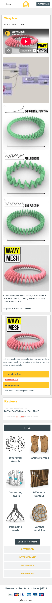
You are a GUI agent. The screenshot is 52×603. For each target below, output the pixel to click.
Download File (11, 380)
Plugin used (13, 385)
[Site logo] (26, 4)
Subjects (14, 24)
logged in (20, 417)
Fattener (9, 391)
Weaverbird (29, 391)
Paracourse (43, 4)
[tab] (27, 428)
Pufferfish (18, 391)
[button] (26, 385)
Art (22, 24)
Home (5, 24)
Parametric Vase (39, 458)
